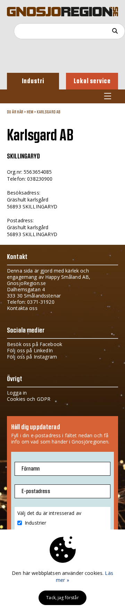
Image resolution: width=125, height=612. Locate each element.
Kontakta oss (22, 308)
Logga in (17, 392)
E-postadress (36, 491)
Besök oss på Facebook (34, 344)
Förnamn (31, 469)
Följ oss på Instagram (32, 356)
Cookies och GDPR (28, 399)
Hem (30, 112)
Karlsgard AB (49, 112)
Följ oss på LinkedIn (30, 350)
